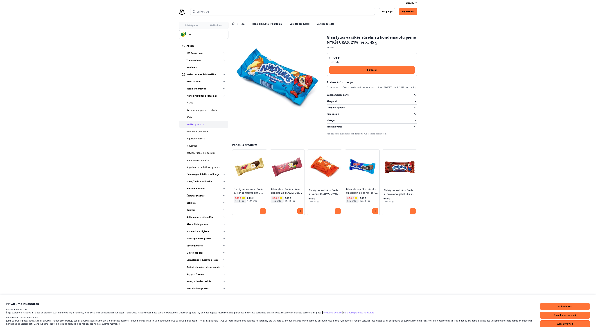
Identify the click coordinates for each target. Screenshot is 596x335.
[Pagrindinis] (182, 12)
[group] (203, 34)
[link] (333, 312)
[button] (565, 306)
